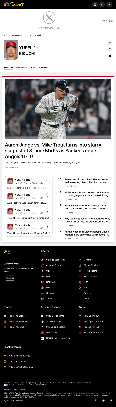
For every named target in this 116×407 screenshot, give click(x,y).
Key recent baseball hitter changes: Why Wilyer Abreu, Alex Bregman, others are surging (87, 220)
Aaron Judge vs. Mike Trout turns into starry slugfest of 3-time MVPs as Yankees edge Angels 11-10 (53, 150)
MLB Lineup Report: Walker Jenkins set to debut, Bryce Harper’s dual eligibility (87, 194)
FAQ (39, 383)
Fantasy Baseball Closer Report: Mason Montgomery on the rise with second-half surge (88, 233)
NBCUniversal (19, 389)
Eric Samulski (70, 212)
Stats (33, 67)
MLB (5, 35)
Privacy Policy (84, 383)
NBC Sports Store (49, 383)
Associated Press (12, 167)
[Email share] (110, 56)
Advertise (7, 383)
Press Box (62, 383)
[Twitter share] (110, 49)
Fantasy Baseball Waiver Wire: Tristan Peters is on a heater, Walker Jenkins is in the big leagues (88, 207)
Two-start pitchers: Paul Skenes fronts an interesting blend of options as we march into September (86, 181)
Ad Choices (72, 383)
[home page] (14, 4)
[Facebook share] (110, 42)
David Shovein (71, 186)
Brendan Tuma (71, 199)
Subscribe (10, 278)
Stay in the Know (11, 264)
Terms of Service (42, 385)
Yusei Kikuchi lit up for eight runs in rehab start (28, 218)
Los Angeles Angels (18, 35)
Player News (21, 67)
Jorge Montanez (72, 238)
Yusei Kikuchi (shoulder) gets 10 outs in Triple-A (28, 233)
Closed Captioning (28, 383)
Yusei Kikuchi (35, 35)
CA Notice (30, 385)
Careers (16, 383)
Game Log (43, 67)
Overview (8, 67)
